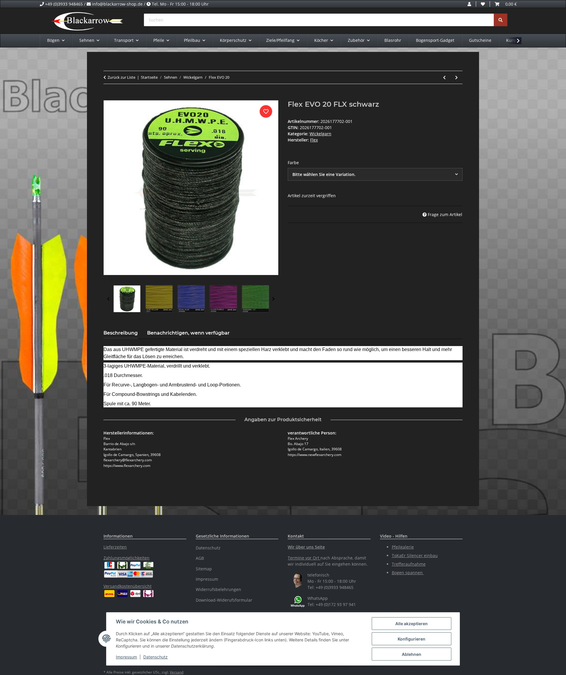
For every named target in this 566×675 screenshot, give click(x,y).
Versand (176, 672)
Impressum (126, 656)
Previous (108, 299)
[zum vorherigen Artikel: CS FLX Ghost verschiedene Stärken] (444, 77)
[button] (469, 4)
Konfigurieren (411, 638)
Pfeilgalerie (403, 547)
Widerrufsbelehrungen (218, 589)
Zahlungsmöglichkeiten (126, 558)
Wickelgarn (320, 133)
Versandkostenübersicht (127, 586)
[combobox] (375, 174)
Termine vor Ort (303, 558)
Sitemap (204, 569)
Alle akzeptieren (411, 623)
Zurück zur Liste (121, 77)
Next (273, 299)
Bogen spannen (408, 572)
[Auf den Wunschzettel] (265, 111)
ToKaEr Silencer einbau (415, 555)
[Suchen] (500, 20)
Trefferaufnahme (409, 564)
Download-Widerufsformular (224, 600)
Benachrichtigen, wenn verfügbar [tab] (188, 333)
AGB (200, 558)
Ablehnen (411, 654)
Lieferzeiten (115, 547)
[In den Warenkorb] (108, 97)
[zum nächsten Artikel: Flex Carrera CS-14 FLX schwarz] (456, 77)
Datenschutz (155, 656)
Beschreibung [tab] (120, 333)
